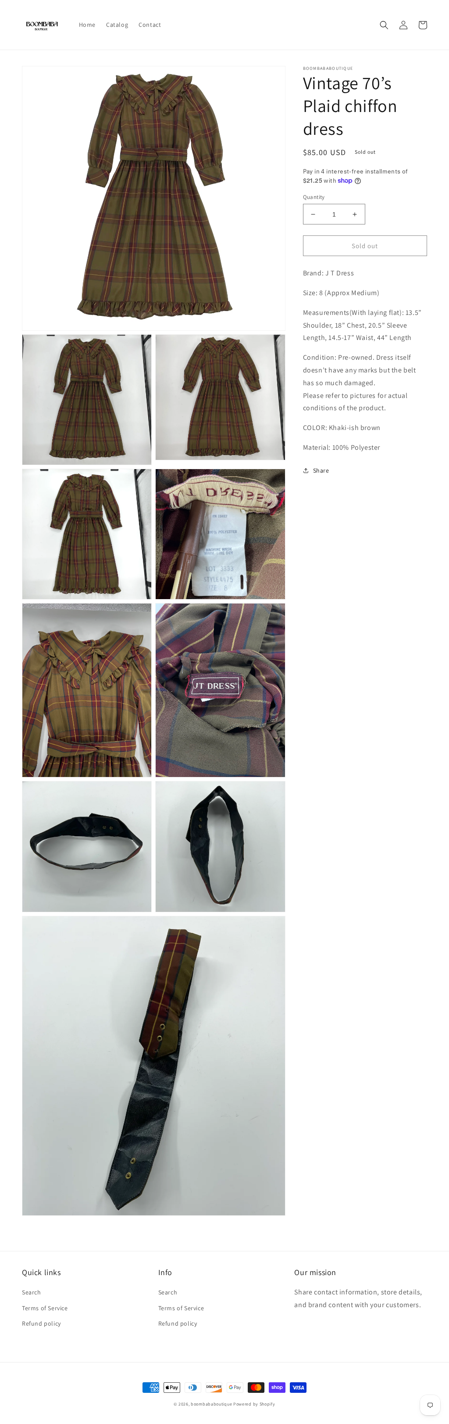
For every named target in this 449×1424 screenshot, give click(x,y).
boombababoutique (211, 1404)
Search (31, 1292)
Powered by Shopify (254, 1404)
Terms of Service (45, 1308)
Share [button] (321, 470)
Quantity (314, 197)
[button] (384, 25)
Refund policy (41, 1323)
